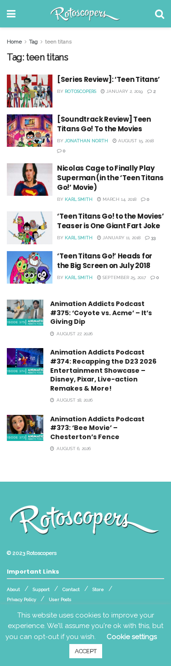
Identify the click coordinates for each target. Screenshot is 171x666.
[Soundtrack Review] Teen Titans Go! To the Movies (104, 124)
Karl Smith (79, 199)
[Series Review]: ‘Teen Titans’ (108, 79)
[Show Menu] (11, 13)
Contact (71, 589)
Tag (33, 41)
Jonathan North (86, 140)
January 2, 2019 (124, 91)
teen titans (58, 41)
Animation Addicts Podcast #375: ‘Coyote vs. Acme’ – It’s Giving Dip (101, 312)
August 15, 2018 (135, 140)
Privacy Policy (21, 599)
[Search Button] (159, 13)
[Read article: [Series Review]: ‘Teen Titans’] (29, 91)
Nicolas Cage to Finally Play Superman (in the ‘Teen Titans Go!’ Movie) (110, 177)
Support (41, 589)
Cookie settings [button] (132, 637)
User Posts (60, 599)
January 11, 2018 (120, 237)
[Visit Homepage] (85, 14)
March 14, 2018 (118, 199)
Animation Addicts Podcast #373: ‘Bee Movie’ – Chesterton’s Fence (97, 427)
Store (98, 589)
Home (14, 41)
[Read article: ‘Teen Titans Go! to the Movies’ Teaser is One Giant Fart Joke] (29, 227)
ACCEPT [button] (86, 651)
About (13, 589)
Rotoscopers (80, 91)
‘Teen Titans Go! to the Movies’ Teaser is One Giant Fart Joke (110, 221)
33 (152, 237)
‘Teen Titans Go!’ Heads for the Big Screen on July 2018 (104, 260)
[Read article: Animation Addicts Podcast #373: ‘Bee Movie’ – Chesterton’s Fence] (25, 428)
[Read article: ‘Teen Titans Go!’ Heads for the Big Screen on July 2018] (29, 267)
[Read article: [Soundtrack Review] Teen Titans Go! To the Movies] (29, 130)
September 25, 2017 (123, 277)
